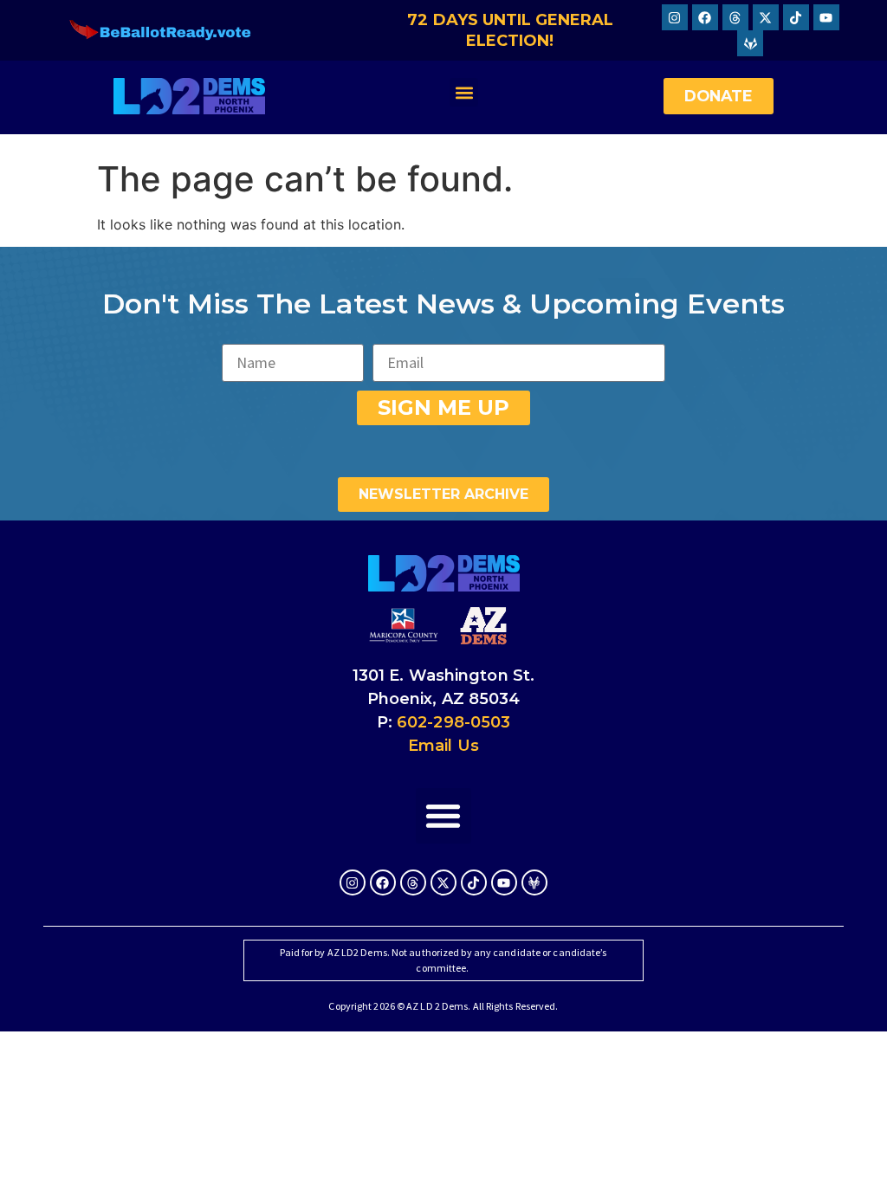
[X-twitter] (766, 17)
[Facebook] (705, 17)
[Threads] (735, 17)
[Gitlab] (750, 43)
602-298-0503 (453, 722)
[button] (464, 92)
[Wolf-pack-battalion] (534, 882)
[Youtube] (826, 17)
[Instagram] (675, 17)
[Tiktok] (796, 17)
